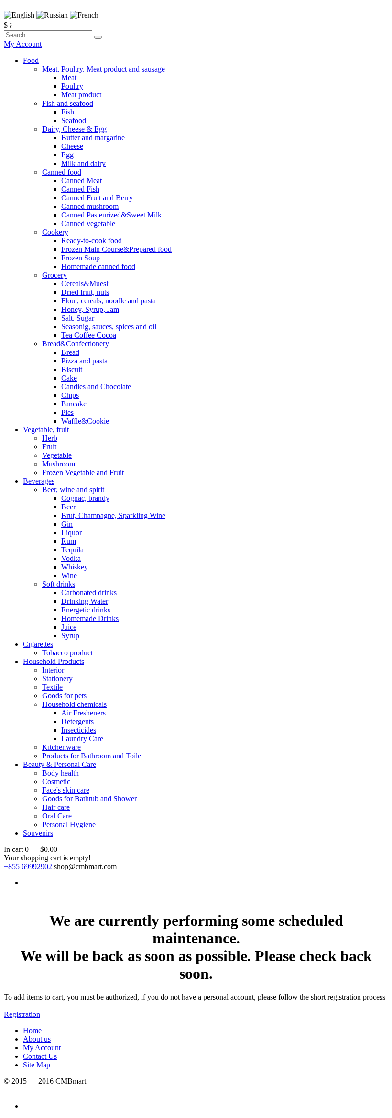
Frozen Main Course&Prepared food (116, 249)
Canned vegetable (88, 223)
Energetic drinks (85, 610)
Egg (67, 155)
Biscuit (71, 369)
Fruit (49, 447)
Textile (52, 687)
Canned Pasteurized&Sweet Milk (111, 215)
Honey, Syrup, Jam (90, 309)
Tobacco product (67, 653)
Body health (60, 773)
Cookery (55, 232)
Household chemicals (74, 704)
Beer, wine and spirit (73, 490)
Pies (67, 412)
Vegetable (57, 455)
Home (32, 1030)
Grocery (54, 275)
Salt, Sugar (77, 318)
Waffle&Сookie (85, 421)
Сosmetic (56, 781)
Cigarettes (38, 644)
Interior (53, 670)
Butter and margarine (93, 138)
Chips (70, 395)
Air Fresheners (83, 713)
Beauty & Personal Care (59, 764)
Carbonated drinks (89, 593)
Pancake (74, 404)
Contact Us (40, 1056)
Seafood (73, 120)
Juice (68, 627)
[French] (84, 15)
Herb (49, 438)
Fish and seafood (67, 103)
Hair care (56, 807)
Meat (68, 77)
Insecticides (78, 730)
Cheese (72, 146)
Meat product (81, 95)
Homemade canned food (98, 266)
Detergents (77, 721)
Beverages (38, 481)
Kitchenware (61, 747)
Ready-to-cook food (91, 241)
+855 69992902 (28, 866)
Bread (70, 352)
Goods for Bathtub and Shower (89, 799)
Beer (68, 507)
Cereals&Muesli (85, 284)
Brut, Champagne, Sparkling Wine (113, 515)
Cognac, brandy (85, 498)
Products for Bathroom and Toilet (92, 756)
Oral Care (57, 816)
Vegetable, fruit (46, 429)
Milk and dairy (83, 163)
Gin (67, 524)
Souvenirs (38, 833)
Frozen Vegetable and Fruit (83, 472)
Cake (69, 378)
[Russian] (52, 15)
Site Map (36, 1065)
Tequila (72, 550)
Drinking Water (84, 601)
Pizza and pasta (84, 361)
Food (31, 60)
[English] (19, 15)
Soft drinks (58, 584)
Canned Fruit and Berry (97, 198)
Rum (68, 541)
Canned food (61, 172)
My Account (23, 44)
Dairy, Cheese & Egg (74, 129)
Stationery (57, 678)
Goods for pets (64, 696)
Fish (67, 112)
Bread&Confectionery (75, 344)
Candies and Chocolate (96, 387)
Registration (22, 1014)
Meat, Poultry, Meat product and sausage (103, 69)
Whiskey (74, 567)
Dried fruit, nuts (85, 292)
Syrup (70, 635)
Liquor (71, 532)
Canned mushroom (90, 206)
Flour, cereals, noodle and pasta (108, 301)
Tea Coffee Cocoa (88, 335)
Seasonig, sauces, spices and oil (108, 326)
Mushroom (58, 464)
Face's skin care (65, 790)
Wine (69, 575)
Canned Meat (81, 180)
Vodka (71, 558)
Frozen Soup (80, 258)
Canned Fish (80, 189)
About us (37, 1039)
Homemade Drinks (90, 618)
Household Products (53, 661)
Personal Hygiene (69, 824)
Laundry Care (82, 739)
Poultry (72, 86)
